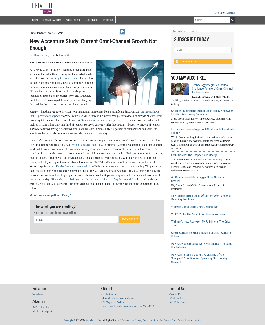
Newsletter (37, 294)
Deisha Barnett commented (71, 166)
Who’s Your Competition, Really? (50, 195)
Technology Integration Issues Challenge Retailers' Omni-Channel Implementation (212, 88)
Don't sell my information (189, 320)
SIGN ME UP (130, 219)
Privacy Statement (144, 320)
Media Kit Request (42, 311)
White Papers (73, 19)
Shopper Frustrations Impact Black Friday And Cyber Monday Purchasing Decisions (202, 112)
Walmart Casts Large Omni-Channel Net (194, 206)
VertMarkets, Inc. (94, 320)
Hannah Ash (41, 55)
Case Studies (92, 19)
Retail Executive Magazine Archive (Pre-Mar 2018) (127, 306)
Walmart (131, 153)
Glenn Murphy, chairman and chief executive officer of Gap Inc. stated (91, 179)
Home (35, 19)
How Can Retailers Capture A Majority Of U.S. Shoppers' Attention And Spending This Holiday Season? (199, 258)
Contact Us (175, 294)
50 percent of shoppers (94, 120)
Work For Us (176, 298)
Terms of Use (128, 320)
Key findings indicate (67, 78)
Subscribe (230, 12)
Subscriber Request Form (165, 320)
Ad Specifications (41, 307)
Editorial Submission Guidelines (117, 298)
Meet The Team (177, 302)
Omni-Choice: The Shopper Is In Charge (194, 155)
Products (108, 19)
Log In (218, 12)
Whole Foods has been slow (87, 144)
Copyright (68, 320)
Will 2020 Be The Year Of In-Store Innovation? (198, 214)
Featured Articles (52, 19)
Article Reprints (109, 294)
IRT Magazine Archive (112, 302)
